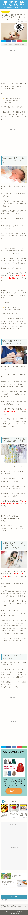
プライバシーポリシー (10, 911)
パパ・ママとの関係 (5, 11)
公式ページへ (14, 791)
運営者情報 (20, 911)
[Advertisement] (14, 66)
